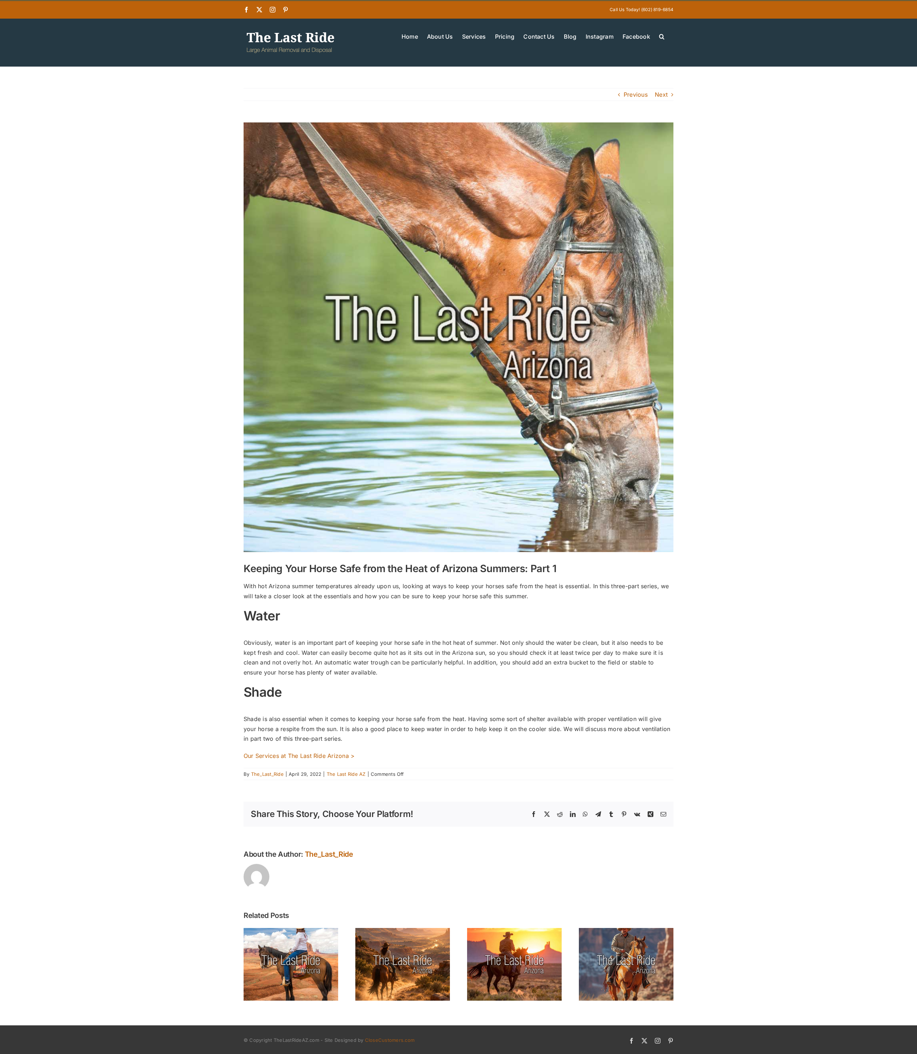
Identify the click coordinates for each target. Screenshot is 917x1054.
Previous (636, 94)
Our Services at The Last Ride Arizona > (299, 755)
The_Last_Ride (267, 774)
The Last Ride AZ (346, 774)
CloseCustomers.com (389, 1040)
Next (661, 94)
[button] (661, 36)
